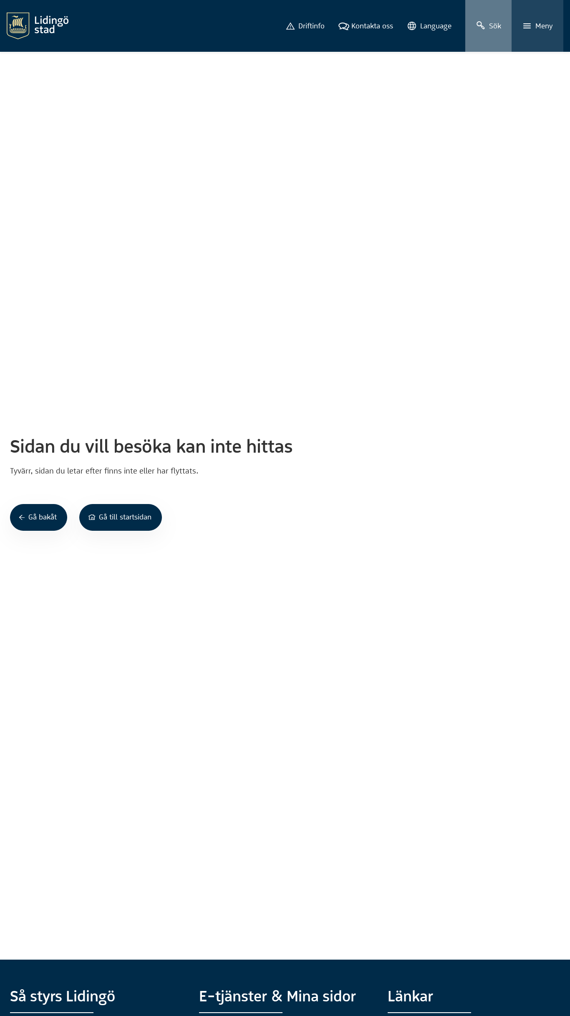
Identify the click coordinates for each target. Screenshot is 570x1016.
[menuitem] (305, 26)
